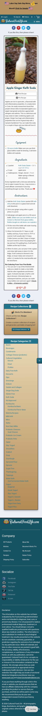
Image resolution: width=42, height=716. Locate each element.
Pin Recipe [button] (22, 98)
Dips (7, 377)
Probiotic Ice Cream (13, 435)
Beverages (10, 348)
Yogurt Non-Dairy (14, 503)
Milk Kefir (9, 416)
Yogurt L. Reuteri (14, 500)
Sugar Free (10, 468)
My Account (26, 551)
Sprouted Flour (11, 462)
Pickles (10, 367)
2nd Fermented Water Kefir (18, 481)
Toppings (9, 475)
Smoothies (10, 449)
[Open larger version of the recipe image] (21, 60)
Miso (8, 420)
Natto (8, 423)
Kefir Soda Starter (24, 165)
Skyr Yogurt (10, 445)
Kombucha (10, 404)
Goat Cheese (13, 432)
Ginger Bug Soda (12, 391)
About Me (25, 542)
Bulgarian (11, 487)
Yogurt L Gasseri (14, 497)
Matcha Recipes (12, 413)
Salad (8, 442)
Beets (8, 345)
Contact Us (7, 551)
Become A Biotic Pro (29, 546)
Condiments (11, 352)
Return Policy (26, 555)
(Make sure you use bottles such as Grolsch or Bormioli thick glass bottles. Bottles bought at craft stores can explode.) (22, 220)
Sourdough (10, 459)
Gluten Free (10, 394)
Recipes (6, 555)
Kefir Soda (10, 397)
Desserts (9, 374)
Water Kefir (10, 478)
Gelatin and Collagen (14, 387)
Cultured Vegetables (14, 358)
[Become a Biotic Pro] (12, 312)
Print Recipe (22, 94)
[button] (21, 129)
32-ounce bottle (12, 148)
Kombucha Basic (14, 406)
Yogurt (8, 484)
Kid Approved (11, 400)
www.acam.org (8, 678)
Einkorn (9, 384)
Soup (8, 455)
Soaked (9, 452)
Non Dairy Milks (12, 426)
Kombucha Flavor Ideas (17, 410)
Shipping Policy (8, 560)
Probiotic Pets (11, 439)
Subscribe (25, 560)
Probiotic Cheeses (13, 429)
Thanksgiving (11, 472)
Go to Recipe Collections (20, 329)
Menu (38, 21)
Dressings (10, 381)
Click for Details (21, 8)
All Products (7, 542)
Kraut (10, 364)
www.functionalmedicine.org (28, 678)
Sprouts (9, 465)
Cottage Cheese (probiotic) (16, 355)
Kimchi (10, 361)
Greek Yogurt (13, 490)
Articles (6, 546)
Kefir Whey (25, 168)
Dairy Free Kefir (12, 371)
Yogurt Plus (12, 507)
